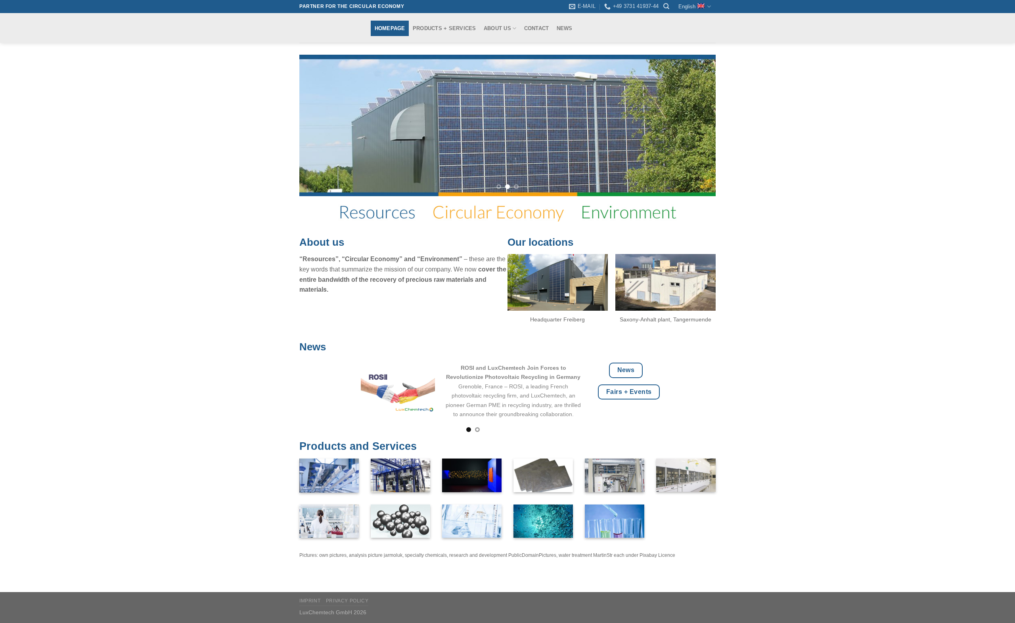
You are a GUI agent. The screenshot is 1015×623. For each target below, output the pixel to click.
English (686, 7)
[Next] (697, 125)
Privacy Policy (347, 601)
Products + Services (444, 28)
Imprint (309, 601)
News (565, 28)
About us (497, 28)
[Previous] (317, 125)
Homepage (390, 28)
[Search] (666, 6)
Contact (536, 28)
